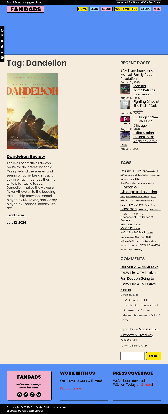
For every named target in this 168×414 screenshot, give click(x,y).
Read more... (16, 215)
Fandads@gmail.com (29, 2)
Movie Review (130, 228)
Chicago (128, 187)
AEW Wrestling (127, 175)
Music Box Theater (127, 237)
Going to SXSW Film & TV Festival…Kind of (139, 284)
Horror (136, 213)
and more (144, 384)
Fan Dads (25, 9)
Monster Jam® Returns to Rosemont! (144, 90)
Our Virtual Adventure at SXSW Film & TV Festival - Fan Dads (139, 273)
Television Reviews (149, 245)
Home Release (125, 214)
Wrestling (137, 249)
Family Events (135, 204)
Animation (124, 179)
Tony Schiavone (126, 250)
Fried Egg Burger (32, 411)
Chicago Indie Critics (138, 192)
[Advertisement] (84, 34)
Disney (123, 201)
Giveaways (155, 209)
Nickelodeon (127, 241)
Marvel (122, 225)
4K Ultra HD (125, 171)
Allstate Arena (155, 175)
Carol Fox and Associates (132, 183)
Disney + (131, 201)
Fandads (128, 209)
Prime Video (150, 241)
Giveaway (143, 209)
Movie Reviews (132, 232)
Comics (153, 197)
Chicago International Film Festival (134, 197)
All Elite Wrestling (141, 175)
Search (154, 356)
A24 (134, 171)
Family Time (150, 205)
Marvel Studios (134, 224)
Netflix (149, 237)
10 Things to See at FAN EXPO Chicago (145, 121)
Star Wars (132, 245)
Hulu (142, 214)
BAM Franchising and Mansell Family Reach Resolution (137, 74)
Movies (150, 232)
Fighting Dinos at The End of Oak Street (146, 105)
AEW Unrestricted (150, 171)
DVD (153, 200)
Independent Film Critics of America (136, 219)
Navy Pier (140, 237)
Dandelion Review (26, 156)
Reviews (123, 245)
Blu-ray (135, 178)
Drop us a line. (71, 388)
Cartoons (150, 183)
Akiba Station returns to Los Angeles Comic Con (138, 139)
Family (123, 205)
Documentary (143, 200)
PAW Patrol (140, 241)
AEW (139, 171)
